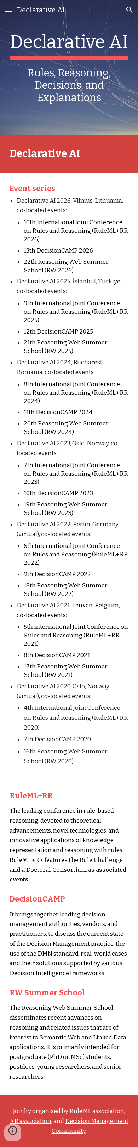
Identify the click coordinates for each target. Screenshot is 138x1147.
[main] (69, 67)
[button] (8, 9)
